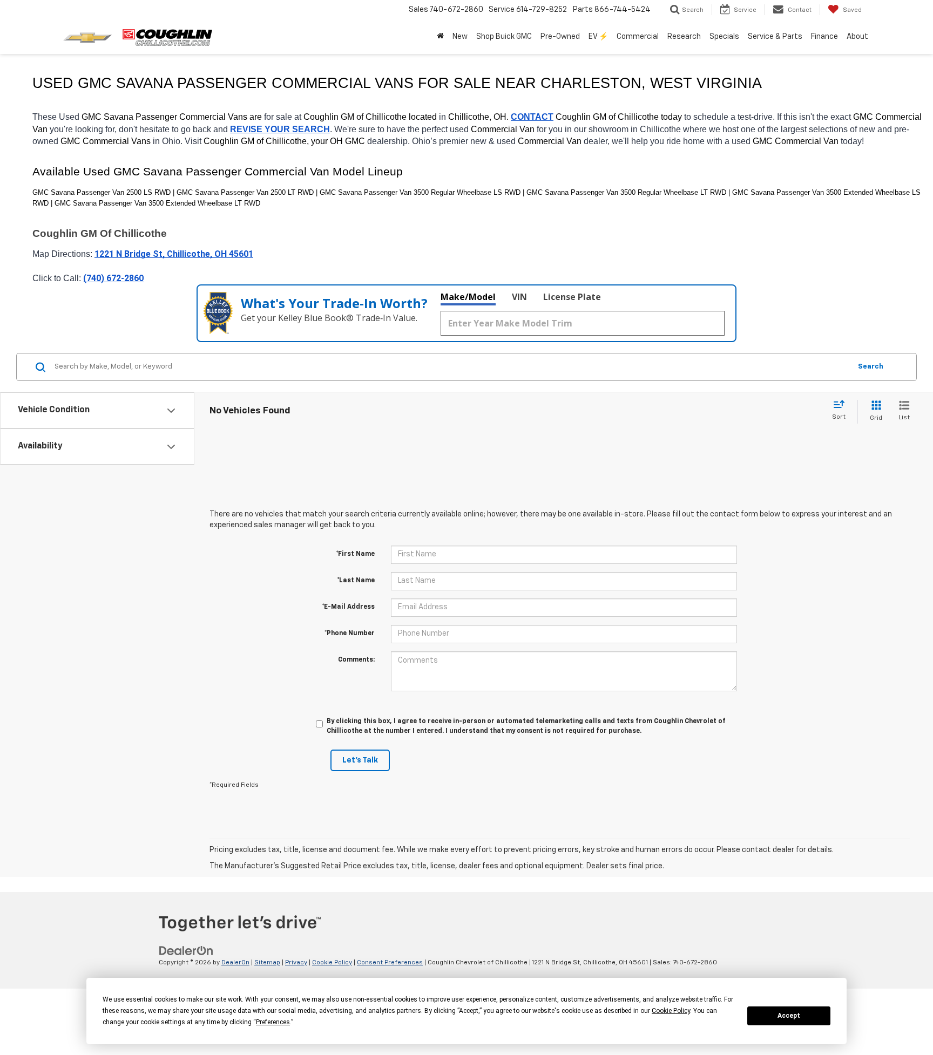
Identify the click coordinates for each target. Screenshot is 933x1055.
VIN (519, 297)
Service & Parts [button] (775, 36)
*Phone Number (349, 633)
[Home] (440, 36)
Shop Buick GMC (504, 36)
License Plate (572, 297)
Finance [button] (824, 36)
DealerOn (235, 962)
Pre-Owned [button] (560, 36)
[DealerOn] (186, 951)
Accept (789, 1015)
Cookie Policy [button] (671, 1011)
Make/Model (468, 297)
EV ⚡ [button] (598, 36)
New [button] (460, 36)
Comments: (356, 660)
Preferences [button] (273, 1022)
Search (870, 366)
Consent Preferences (390, 962)
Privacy (296, 962)
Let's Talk (360, 760)
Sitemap (267, 962)
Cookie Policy (332, 962)
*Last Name (356, 580)
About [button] (857, 36)
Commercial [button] (638, 36)
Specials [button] (724, 36)
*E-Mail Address (348, 607)
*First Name (355, 554)
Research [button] (684, 36)
